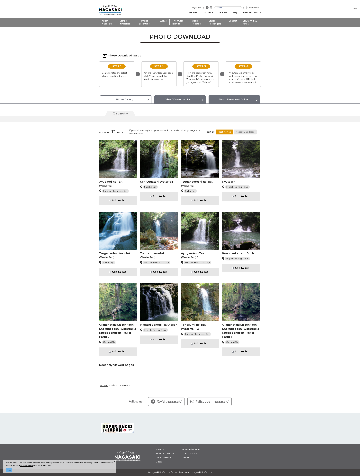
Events (163, 21)
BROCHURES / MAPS (250, 22)
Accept (9, 470)
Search (121, 113)
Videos (159, 462)
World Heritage (196, 22)
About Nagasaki (107, 22)
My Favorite (254, 7)
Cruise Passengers (215, 22)
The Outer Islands (177, 22)
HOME (104, 385)
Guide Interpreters (190, 453)
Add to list (119, 200)
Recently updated (245, 132)
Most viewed (224, 132)
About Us (160, 449)
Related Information (191, 449)
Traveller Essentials (144, 22)
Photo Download (121, 385)
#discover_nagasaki (212, 401)
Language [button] (195, 7)
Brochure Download (165, 453)
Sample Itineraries (125, 22)
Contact (233, 21)
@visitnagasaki (169, 401)
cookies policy (26, 465)
